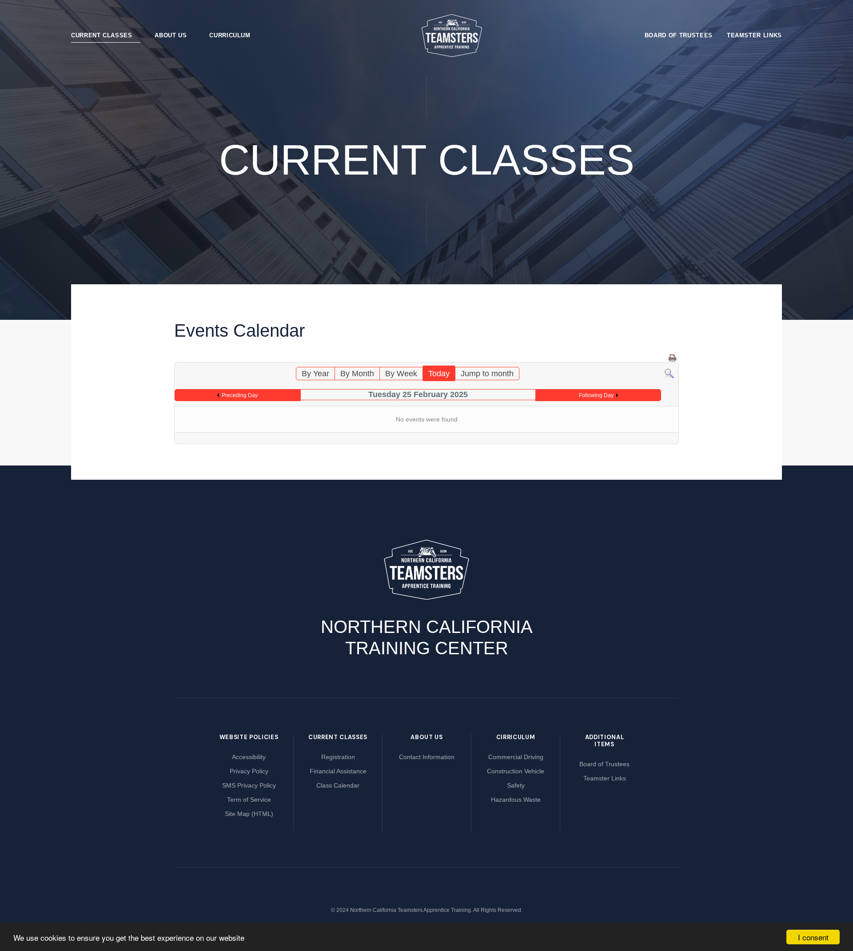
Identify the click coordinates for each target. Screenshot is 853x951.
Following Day (596, 395)
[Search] (669, 373)
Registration (338, 756)
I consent (813, 937)
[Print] (673, 358)
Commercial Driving (515, 756)
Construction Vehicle (515, 771)
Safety (516, 785)
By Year (315, 373)
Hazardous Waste (516, 799)
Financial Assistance (338, 771)
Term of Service (249, 799)
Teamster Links (754, 35)
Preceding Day (240, 395)
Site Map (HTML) (249, 813)
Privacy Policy (249, 771)
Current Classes (101, 35)
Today (439, 373)
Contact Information (426, 756)
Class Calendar (337, 785)
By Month (357, 373)
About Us (171, 35)
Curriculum (230, 35)
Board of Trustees (679, 35)
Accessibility (249, 756)
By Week (401, 373)
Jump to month (487, 373)
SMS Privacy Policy (249, 785)
